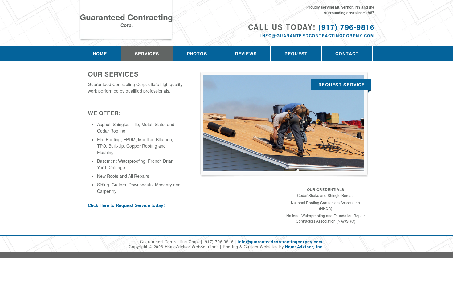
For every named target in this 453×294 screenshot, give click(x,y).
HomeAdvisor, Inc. (304, 246)
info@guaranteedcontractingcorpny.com (317, 35)
